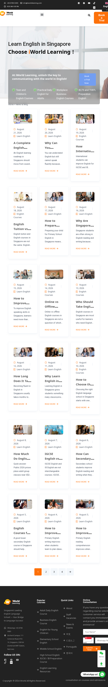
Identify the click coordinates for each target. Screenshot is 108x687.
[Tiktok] (94, 3)
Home (11, 104)
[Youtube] (89, 3)
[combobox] (88, 640)
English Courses (81, 138)
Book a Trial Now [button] (87, 79)
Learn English (23, 136)
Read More (19, 171)
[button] (42, 14)
